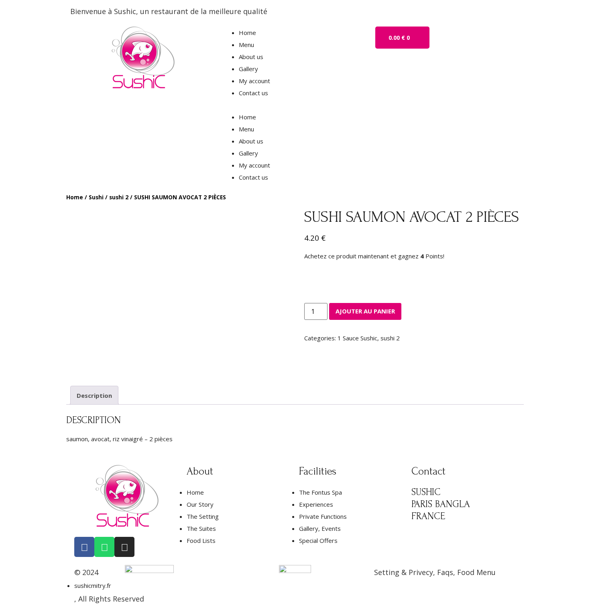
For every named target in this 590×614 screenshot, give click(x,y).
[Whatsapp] (104, 547)
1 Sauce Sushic (357, 338)
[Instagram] (124, 547)
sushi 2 (118, 197)
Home (247, 33)
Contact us (253, 93)
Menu (246, 45)
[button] (295, 105)
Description (94, 395)
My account (254, 81)
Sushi (96, 197)
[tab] (94, 395)
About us (251, 57)
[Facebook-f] (84, 547)
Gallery (248, 69)
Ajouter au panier (365, 311)
